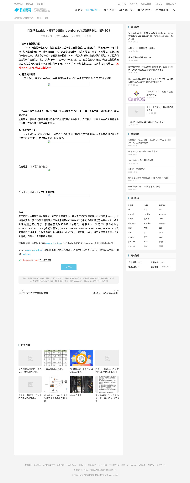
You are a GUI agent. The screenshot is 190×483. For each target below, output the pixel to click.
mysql (131, 214)
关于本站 (122, 4)
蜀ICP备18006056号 (110, 475)
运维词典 (60, 465)
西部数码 (37, 465)
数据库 (162, 241)
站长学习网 (161, 465)
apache (147, 223)
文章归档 (158, 4)
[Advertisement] (68, 319)
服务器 (147, 218)
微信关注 (170, 4)
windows (163, 214)
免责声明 (133, 4)
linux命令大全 (71, 465)
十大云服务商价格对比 (54, 369)
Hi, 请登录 (18, 4)
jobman (133, 465)
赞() (68, 267)
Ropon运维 (102, 465)
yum (146, 241)
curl (160, 237)
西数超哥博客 (22, 10)
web (161, 218)
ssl (160, 209)
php (145, 209)
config (131, 237)
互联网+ (39, 18)
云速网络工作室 (49, 465)
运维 (146, 228)
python (131, 241)
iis (129, 209)
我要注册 (30, 4)
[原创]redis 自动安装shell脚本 (106, 293)
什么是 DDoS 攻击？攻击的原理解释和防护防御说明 (55, 398)
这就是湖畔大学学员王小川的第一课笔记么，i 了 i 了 (107, 398)
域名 (146, 237)
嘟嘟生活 (151, 465)
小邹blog (82, 465)
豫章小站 (125, 465)
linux (146, 205)
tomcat (131, 246)
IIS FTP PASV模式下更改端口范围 (33, 293)
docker (131, 223)
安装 (161, 246)
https (130, 218)
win (129, 232)
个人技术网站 (114, 465)
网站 (130, 228)
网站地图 (98, 475)
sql (160, 228)
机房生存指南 (76, 395)
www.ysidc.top (53, 243)
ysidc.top (26, 254)
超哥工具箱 (146, 4)
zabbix (147, 214)
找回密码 (40, 4)
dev (145, 246)
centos (162, 205)
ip (144, 232)
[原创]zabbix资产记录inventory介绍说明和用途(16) (68, 30)
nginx (130, 205)
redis (161, 232)
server (162, 223)
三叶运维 (142, 465)
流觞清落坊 (92, 465)
